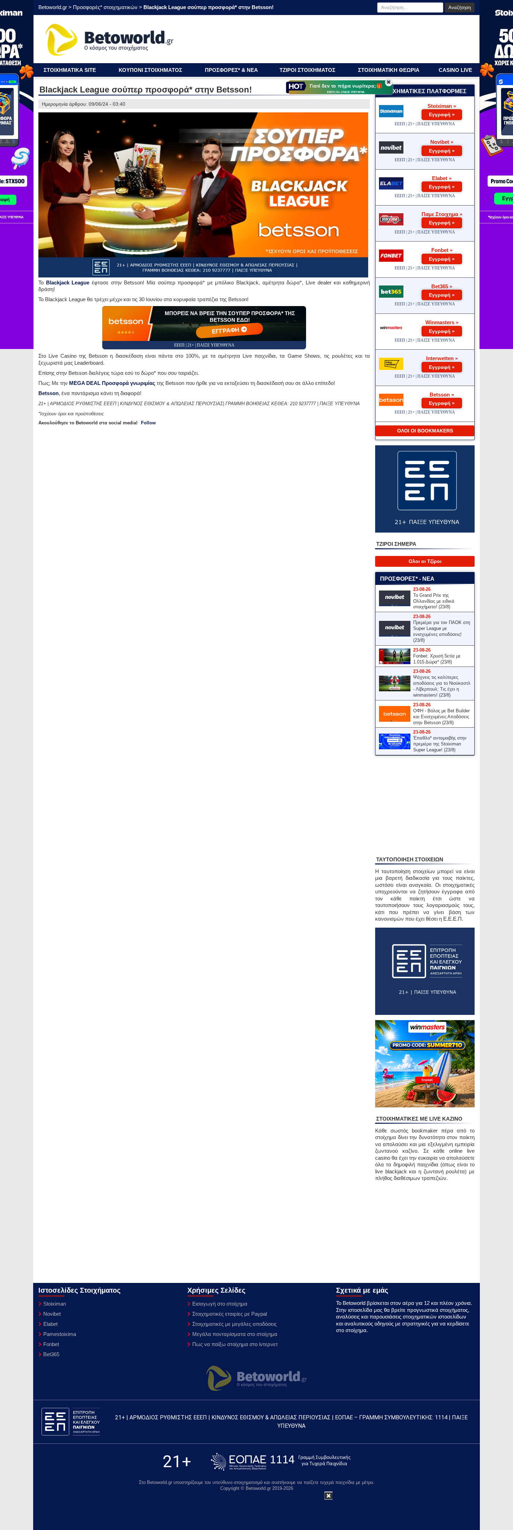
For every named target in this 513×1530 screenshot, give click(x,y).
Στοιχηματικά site (70, 70)
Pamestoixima (59, 1334)
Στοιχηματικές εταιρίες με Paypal (229, 1314)
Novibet (52, 1314)
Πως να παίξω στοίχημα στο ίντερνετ (235, 1344)
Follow (148, 422)
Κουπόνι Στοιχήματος (150, 70)
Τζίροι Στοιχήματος (307, 70)
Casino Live (455, 70)
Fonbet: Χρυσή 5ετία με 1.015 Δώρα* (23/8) (437, 658)
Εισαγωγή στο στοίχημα (219, 1304)
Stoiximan (54, 1304)
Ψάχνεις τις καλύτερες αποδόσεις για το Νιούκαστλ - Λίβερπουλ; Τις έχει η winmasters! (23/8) (441, 686)
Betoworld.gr (52, 7)
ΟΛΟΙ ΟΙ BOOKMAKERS (425, 430)
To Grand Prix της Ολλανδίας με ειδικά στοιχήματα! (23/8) (433, 601)
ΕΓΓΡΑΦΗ (226, 330)
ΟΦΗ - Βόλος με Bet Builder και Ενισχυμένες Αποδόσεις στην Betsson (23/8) (441, 716)
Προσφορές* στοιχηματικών (105, 7)
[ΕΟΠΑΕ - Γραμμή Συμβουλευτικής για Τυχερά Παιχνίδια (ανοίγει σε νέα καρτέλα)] (280, 1462)
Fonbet (51, 1344)
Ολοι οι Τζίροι (425, 561)
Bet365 (51, 1354)
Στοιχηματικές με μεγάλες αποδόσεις (234, 1324)
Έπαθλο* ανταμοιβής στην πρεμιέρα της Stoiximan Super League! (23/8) (440, 743)
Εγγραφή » (442, 114)
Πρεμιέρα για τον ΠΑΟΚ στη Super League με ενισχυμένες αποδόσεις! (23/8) (441, 631)
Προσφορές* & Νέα (231, 70)
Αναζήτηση (459, 7)
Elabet (50, 1324)
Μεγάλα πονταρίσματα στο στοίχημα (234, 1334)
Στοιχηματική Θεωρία (388, 70)
